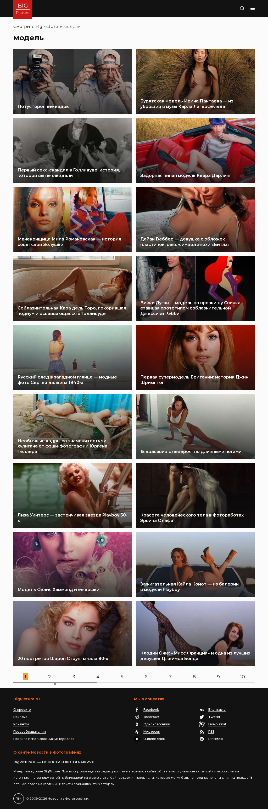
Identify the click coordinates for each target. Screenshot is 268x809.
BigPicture (47, 26)
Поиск (232, 8)
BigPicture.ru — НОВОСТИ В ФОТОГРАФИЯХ (53, 762)
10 (242, 676)
